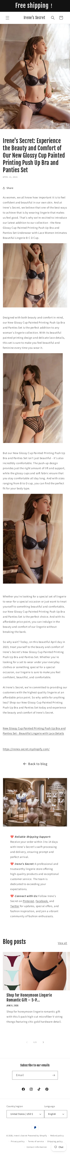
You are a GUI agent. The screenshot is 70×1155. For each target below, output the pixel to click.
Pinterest (28, 901)
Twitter (14, 906)
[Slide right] (43, 1042)
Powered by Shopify (37, 1135)
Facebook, (42, 901)
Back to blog (37, 764)
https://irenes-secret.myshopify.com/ (26, 749)
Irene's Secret (20, 1135)
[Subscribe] (53, 1075)
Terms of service (36, 1141)
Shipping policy (55, 1141)
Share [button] (10, 188)
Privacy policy (18, 1141)
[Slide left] (27, 1042)
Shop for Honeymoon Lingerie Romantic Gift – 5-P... (29, 997)
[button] (7, 18)
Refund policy (57, 1135)
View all (62, 943)
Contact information (37, 1147)
